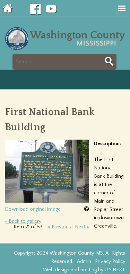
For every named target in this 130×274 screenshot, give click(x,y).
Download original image (33, 209)
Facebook (35, 9)
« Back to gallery (23, 221)
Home (8, 8)
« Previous (59, 227)
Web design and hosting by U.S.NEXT (84, 270)
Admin (84, 261)
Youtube (51, 9)
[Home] (66, 49)
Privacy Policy (110, 261)
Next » (82, 227)
